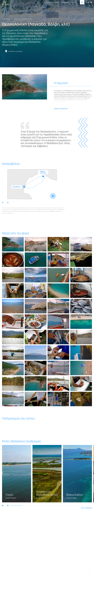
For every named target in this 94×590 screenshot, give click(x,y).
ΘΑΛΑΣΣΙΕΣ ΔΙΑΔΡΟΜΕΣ (52, 2)
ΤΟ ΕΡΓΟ (74, 2)
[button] (3, 203)
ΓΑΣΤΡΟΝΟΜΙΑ (65, 2)
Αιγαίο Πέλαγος (6, 19)
